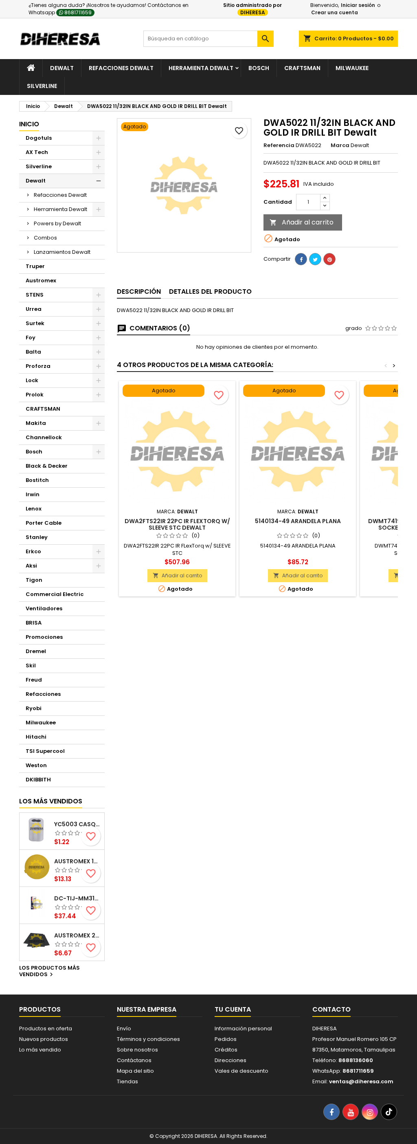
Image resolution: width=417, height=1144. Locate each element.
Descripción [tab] (139, 291)
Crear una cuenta (334, 12)
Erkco (33, 551)
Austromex (41, 280)
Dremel (36, 651)
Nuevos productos (43, 1039)
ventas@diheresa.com (361, 1081)
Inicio (29, 124)
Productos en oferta (45, 1028)
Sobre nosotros (137, 1050)
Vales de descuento (241, 1071)
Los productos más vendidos (49, 971)
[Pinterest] (329, 259)
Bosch (258, 68)
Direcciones (230, 1060)
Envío (124, 1028)
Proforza (38, 366)
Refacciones (43, 694)
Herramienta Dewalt (201, 68)
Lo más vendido (40, 1050)
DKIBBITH (38, 779)
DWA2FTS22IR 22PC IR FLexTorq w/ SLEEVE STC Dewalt (177, 524)
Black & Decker (47, 466)
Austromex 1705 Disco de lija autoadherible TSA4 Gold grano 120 (77, 861)
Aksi (31, 566)
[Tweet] (315, 259)
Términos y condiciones (148, 1039)
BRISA (34, 623)
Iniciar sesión (358, 5)
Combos (45, 238)
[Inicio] (31, 68)
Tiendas (127, 1081)
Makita (36, 423)
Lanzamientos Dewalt (62, 252)
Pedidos (226, 1039)
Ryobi (34, 708)
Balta (33, 352)
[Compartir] (301, 259)
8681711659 (77, 12)
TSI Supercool (45, 751)
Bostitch (37, 480)
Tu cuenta (233, 1009)
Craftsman (302, 68)
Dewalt (62, 68)
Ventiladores (44, 608)
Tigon (34, 580)
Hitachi (36, 737)
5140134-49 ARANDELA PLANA (298, 521)
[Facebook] (331, 1112)
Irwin (33, 494)
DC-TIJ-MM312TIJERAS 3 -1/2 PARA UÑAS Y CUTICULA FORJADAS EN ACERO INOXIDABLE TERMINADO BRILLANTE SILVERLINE (77, 898)
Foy (30, 337)
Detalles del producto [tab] (210, 291)
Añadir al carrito (302, 222)
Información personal (243, 1028)
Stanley (37, 537)
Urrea (34, 309)
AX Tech (37, 152)
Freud (34, 680)
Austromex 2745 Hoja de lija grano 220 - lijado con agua (77, 935)
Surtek (35, 323)
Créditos (226, 1050)
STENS (35, 295)
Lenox (34, 509)
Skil (31, 665)
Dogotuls (39, 138)
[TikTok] (389, 1112)
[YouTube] (350, 1112)
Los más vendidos (50, 801)
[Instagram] (369, 1112)
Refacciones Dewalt (121, 68)
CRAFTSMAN (43, 409)
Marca (340, 145)
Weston (36, 765)
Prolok (35, 394)
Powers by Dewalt (57, 223)
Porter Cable (43, 523)
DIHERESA (252, 12)
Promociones (44, 637)
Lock (32, 380)
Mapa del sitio (135, 1071)
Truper (35, 266)
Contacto (331, 1009)
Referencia (278, 145)
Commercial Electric (54, 594)
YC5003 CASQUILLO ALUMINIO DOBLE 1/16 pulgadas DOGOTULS (77, 824)
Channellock (44, 437)
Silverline (42, 86)
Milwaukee (352, 68)
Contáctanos (134, 1060)
